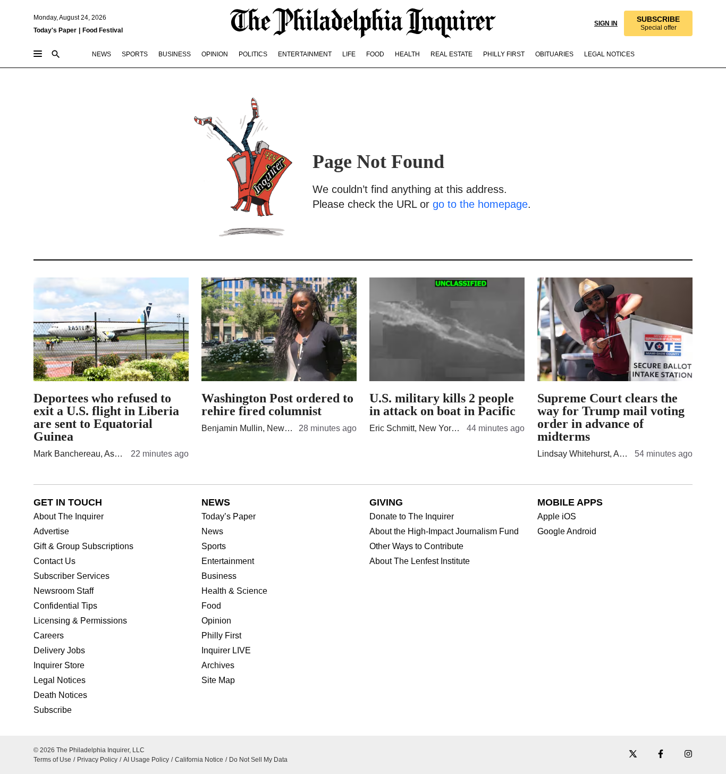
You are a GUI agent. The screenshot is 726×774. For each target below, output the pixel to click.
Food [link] (375, 54)
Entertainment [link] (305, 54)
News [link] (101, 54)
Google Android (566, 531)
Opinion (216, 621)
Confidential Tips (65, 606)
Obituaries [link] (554, 54)
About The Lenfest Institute (419, 561)
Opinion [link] (214, 54)
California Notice (199, 759)
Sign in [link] (606, 23)
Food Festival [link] (102, 30)
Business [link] (174, 54)
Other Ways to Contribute (416, 546)
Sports (213, 546)
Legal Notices (59, 680)
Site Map (218, 680)
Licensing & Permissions (80, 621)
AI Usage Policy (146, 759)
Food (211, 606)
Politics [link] (253, 54)
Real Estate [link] (451, 54)
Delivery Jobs (59, 650)
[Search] (55, 55)
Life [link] (349, 54)
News (212, 531)
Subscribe (52, 710)
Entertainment (227, 561)
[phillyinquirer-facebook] (660, 755)
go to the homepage (480, 204)
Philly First (221, 636)
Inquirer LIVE (226, 650)
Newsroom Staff (63, 591)
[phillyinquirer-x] (633, 755)
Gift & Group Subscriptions (83, 546)
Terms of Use (52, 759)
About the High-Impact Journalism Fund (444, 531)
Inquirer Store (59, 665)
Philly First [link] (504, 54)
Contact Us (54, 561)
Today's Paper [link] (55, 30)
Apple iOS (556, 516)
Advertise (51, 531)
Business (219, 576)
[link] (658, 23)
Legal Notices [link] (609, 54)
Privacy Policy (97, 759)
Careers (48, 636)
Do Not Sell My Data (258, 759)
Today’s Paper (228, 516)
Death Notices (60, 695)
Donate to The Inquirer (411, 516)
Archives (217, 665)
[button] (658, 23)
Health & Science (234, 591)
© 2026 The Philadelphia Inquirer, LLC (89, 750)
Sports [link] (135, 54)
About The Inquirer (68, 516)
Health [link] (407, 54)
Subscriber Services (71, 576)
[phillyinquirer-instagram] (688, 755)
